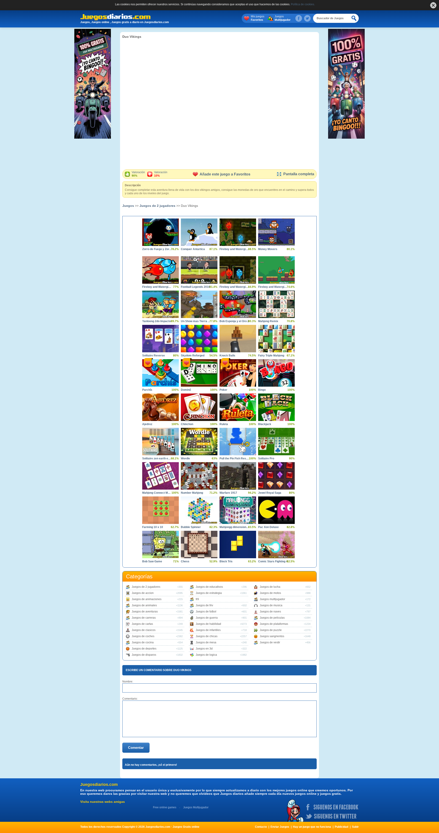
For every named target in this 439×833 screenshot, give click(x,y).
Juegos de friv (204, 605)
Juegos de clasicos (143, 630)
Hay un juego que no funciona (312, 826)
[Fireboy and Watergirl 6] (160, 270)
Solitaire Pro (266, 458)
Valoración (138, 174)
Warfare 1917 (228, 492)
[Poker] (238, 373)
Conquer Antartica (193, 249)
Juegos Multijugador (196, 807)
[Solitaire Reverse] (160, 338)
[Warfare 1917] (238, 476)
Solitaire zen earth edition (157, 458)
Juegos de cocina (143, 642)
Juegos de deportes (144, 648)
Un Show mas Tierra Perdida (196, 321)
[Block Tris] (238, 544)
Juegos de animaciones (146, 599)
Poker (223, 389)
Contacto (261, 826)
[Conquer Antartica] (199, 232)
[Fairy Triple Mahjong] (276, 338)
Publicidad (341, 826)
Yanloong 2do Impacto (156, 321)
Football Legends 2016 (195, 286)
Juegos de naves (270, 611)
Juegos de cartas (142, 623)
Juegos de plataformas (274, 623)
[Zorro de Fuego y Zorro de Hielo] (160, 232)
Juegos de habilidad (208, 623)
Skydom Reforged (192, 355)
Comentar (136, 747)
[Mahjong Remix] (276, 304)
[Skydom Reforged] (199, 338)
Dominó (186, 389)
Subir (355, 826)
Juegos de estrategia (209, 593)
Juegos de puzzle (271, 630)
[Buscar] (354, 18)
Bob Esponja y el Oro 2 (234, 321)
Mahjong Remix (268, 321)
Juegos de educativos (209, 586)
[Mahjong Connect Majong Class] (160, 476)
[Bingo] (276, 373)
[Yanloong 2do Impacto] (160, 304)
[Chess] (199, 544)
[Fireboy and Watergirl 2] (238, 232)
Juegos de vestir (270, 642)
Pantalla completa (298, 174)
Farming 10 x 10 (152, 527)
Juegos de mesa (206, 642)
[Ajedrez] (160, 407)
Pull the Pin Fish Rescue (234, 458)
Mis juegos (257, 18)
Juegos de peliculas (272, 617)
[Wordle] (199, 441)
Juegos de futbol (206, 611)
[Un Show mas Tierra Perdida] (199, 304)
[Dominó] (199, 373)
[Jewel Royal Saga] (276, 476)
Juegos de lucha (270, 586)
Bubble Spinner (191, 527)
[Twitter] (307, 18)
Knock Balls (227, 355)
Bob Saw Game (152, 561)
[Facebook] (298, 18)
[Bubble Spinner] (199, 510)
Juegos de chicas (206, 636)
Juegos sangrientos (272, 636)
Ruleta (224, 424)
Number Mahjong (192, 492)
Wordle (185, 458)
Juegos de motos (270, 593)
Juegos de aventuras (145, 611)
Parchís (147, 389)
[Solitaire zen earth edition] (160, 441)
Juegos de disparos (144, 654)
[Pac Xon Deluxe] (276, 510)
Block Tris (226, 561)
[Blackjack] (276, 407)
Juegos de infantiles (208, 630)
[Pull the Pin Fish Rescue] (238, 441)
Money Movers (267, 249)
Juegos (283, 18)
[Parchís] (160, 373)
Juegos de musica (271, 605)
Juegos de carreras (144, 617)
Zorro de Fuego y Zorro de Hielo (157, 249)
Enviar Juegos (279, 826)
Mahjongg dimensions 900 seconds (234, 527)
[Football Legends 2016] (199, 270)
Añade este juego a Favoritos (225, 174)
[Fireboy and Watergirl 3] (238, 270)
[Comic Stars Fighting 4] (276, 544)
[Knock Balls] (238, 338)
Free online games (164, 807)
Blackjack (264, 424)
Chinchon (187, 424)
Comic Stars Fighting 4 (273, 561)
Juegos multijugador (272, 599)
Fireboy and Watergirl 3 (234, 286)
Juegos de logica (206, 654)
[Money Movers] (276, 232)
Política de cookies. (303, 4)
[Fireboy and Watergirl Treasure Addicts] (276, 270)
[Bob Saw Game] (160, 544)
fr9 (197, 599)
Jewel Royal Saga (269, 492)
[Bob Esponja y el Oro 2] (238, 304)
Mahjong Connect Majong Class (157, 492)
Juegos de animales (144, 605)
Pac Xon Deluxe (268, 527)
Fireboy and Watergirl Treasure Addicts (273, 286)
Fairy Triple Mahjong (271, 355)
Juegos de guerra (207, 617)
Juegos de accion (143, 593)
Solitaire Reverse (153, 355)
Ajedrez (147, 424)
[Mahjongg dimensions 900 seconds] (238, 510)
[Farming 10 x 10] (160, 510)
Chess (185, 561)
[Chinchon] (199, 407)
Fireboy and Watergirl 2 (234, 249)
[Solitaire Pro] (276, 441)
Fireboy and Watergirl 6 (157, 286)
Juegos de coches (143, 636)
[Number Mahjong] (199, 476)
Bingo (262, 389)
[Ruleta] (238, 407)
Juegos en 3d (204, 648)
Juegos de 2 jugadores (157, 206)
